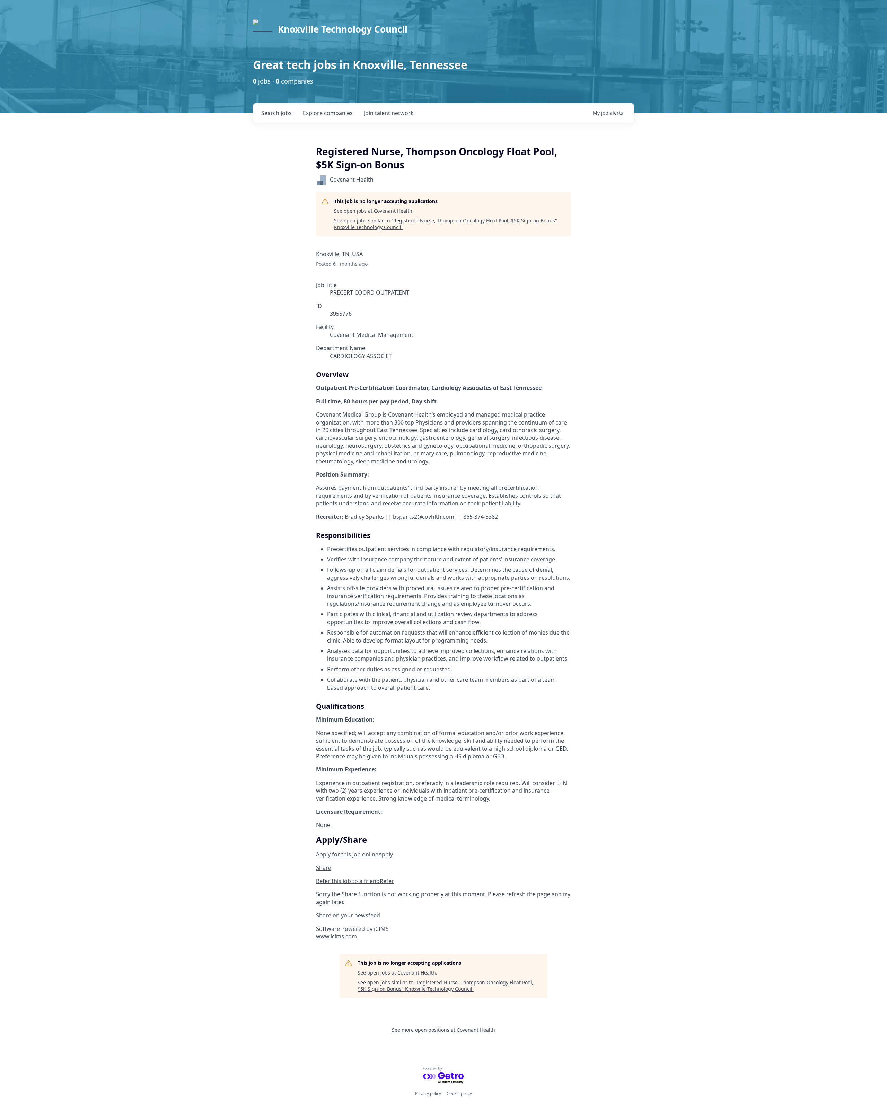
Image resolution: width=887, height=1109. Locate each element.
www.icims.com (336, 936)
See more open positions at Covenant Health (443, 1030)
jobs (276, 113)
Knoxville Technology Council (342, 29)
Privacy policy (428, 1094)
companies (328, 113)
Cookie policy (459, 1094)
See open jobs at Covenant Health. (374, 211)
